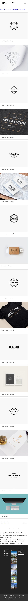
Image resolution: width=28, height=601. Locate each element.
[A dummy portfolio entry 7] (14, 218)
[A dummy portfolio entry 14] (14, 443)
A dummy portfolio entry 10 (8, 330)
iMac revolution (5, 516)
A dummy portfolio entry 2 (8, 73)
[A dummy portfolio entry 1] (14, 26)
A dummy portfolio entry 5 (8, 169)
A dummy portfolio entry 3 (8, 105)
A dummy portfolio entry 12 (8, 394)
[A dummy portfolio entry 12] (14, 379)
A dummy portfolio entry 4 (8, 137)
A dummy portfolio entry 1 (8, 41)
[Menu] (25, 3)
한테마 (7, 553)
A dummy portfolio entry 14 (8, 458)
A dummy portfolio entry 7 (8, 233)
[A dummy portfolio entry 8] (14, 250)
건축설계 (6, 555)
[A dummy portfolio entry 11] (14, 347)
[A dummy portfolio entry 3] (14, 90)
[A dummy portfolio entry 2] (14, 58)
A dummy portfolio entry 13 (8, 426)
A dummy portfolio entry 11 (8, 362)
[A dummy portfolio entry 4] (14, 122)
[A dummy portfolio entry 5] (14, 154)
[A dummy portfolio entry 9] (14, 283)
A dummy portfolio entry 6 (8, 201)
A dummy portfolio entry (7, 490)
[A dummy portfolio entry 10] (14, 315)
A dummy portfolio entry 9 (8, 298)
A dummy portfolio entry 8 (8, 266)
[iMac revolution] (14, 504)
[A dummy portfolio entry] (14, 475)
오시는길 (6, 557)
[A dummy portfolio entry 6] (14, 186)
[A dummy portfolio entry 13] (14, 411)
